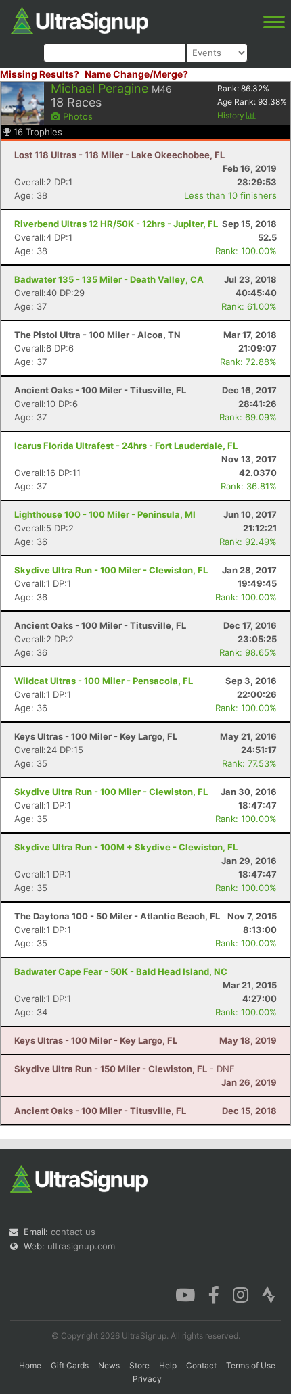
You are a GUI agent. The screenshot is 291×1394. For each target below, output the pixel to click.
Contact (201, 1365)
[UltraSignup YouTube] (185, 1294)
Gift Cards (70, 1365)
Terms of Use (250, 1365)
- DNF (124, 1068)
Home (30, 1365)
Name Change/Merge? (136, 74)
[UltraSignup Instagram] (240, 1294)
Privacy (147, 1379)
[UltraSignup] (79, 19)
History (231, 115)
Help (168, 1365)
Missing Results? (39, 74)
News (109, 1365)
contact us (73, 1231)
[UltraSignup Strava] (268, 1294)
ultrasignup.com (81, 1246)
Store (139, 1365)
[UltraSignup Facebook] (214, 1294)
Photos (76, 116)
